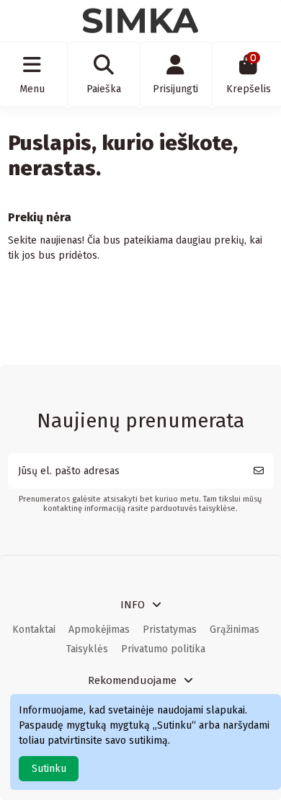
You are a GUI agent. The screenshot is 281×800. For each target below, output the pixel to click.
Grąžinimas (234, 629)
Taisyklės (87, 649)
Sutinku (49, 769)
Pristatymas (170, 629)
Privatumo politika (163, 649)
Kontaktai (33, 629)
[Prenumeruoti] (259, 471)
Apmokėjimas (99, 629)
